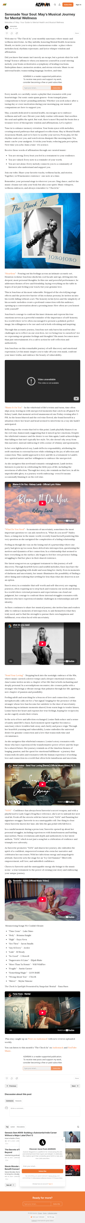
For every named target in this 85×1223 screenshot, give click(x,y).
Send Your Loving (14, 675)
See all (9, 1185)
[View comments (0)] (12, 33)
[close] (62, 1140)
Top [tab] (7, 1127)
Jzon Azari (13, 26)
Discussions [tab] (21, 1127)
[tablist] (14, 1101)
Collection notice (52, 1213)
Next (74, 1086)
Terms (45, 1213)
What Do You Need (15, 529)
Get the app (50, 1217)
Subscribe (68, 5)
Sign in (78, 5)
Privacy (40, 1213)
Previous (12, 1086)
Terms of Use (52, 1176)
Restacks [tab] (18, 1101)
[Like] (7, 33)
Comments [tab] (9, 1101)
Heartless (10, 273)
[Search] (55, 4)
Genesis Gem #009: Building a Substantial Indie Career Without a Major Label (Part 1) (31, 1134)
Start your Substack (38, 1217)
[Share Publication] (59, 4)
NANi (8, 810)
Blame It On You (13, 407)
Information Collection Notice (42, 1178)
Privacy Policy (58, 1178)
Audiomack (57, 1047)
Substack (34, 1221)
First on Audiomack (37, 1039)
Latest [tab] (12, 1127)
